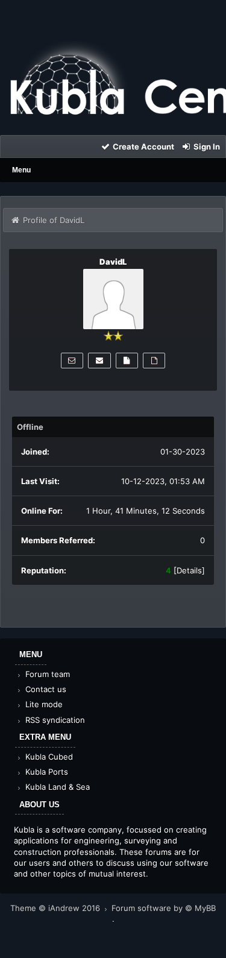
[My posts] (127, 360)
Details (189, 570)
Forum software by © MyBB (163, 908)
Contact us (44, 689)
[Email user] (99, 360)
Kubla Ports (45, 772)
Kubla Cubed (48, 756)
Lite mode (43, 704)
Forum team (46, 674)
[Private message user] (72, 360)
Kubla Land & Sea (56, 787)
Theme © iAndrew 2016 (56, 908)
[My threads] (154, 360)
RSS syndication (54, 720)
